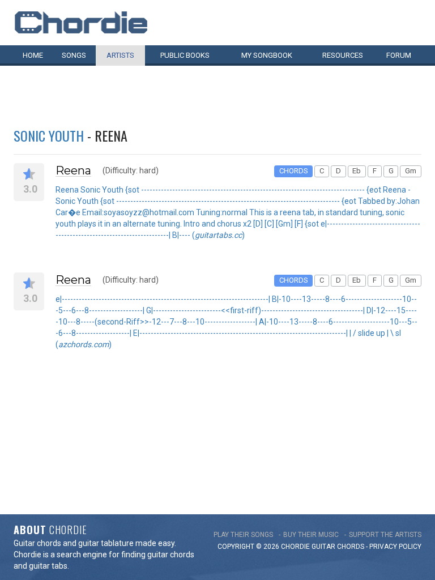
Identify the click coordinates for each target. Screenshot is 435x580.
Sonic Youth (49, 135)
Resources (342, 55)
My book (266, 55)
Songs (74, 55)
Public (185, 55)
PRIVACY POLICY (395, 547)
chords (350, 547)
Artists (120, 55)
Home (33, 55)
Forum (398, 55)
